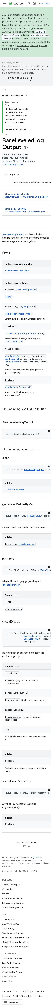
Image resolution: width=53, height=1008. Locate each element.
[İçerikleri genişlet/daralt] (17, 102)
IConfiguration (27, 333)
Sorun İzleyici (8, 981)
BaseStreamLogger (13, 197)
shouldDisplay (13, 356)
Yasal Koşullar (38, 991)
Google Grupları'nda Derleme (15, 942)
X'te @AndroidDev (10, 924)
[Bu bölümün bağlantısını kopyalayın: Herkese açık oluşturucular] (5, 414)
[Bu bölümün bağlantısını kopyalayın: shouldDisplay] (23, 622)
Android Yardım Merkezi (13, 958)
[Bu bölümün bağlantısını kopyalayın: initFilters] (17, 559)
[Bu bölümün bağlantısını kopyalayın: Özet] (13, 253)
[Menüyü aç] (4, 3)
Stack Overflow (9, 976)
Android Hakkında (10, 991)
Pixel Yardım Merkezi (11, 963)
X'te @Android (8, 919)
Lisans (7, 996)
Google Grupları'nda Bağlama (15, 946)
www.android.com (10, 967)
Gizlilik (15, 996)
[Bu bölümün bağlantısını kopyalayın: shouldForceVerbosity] (33, 781)
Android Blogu (8, 928)
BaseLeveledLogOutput (17, 270)
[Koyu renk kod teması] (49, 431)
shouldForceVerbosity (17, 387)
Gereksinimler (8, 889)
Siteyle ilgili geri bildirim (31, 996)
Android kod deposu (11, 884)
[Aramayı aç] (29, 3)
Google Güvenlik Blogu (12, 933)
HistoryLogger (21, 211)
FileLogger (9, 211)
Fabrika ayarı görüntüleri (13, 903)
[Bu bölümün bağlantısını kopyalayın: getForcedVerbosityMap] (37, 504)
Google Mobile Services (12, 972)
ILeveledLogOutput (12, 164)
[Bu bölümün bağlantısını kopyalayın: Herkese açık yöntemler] (44, 449)
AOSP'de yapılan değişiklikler (32, 45)
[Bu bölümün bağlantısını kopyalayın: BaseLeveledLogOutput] (36, 422)
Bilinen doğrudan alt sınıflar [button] (27, 195)
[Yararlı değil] (31, 95)
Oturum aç (44, 3)
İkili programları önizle (12, 898)
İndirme (5, 893)
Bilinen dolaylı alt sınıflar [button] (25, 210)
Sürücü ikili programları (12, 907)
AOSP (4, 89)
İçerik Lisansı (38, 857)
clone (8, 297)
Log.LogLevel (26, 306)
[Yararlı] (27, 95)
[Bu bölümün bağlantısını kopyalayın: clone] (12, 458)
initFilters (11, 333)
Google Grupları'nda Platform (15, 937)
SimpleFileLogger (37, 211)
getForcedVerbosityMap (17, 313)
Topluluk (25, 991)
